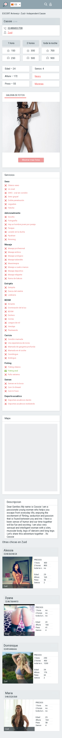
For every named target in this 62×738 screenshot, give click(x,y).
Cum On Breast (14, 387)
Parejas (11, 228)
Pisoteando (13, 330)
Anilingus (12, 358)
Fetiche (11, 208)
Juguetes (12, 204)
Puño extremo (14, 374)
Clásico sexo (13, 185)
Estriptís (11, 287)
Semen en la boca (15, 383)
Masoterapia (13, 263)
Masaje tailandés (15, 260)
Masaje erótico (14, 252)
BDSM (10, 311)
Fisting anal (13, 371)
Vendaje (11, 326)
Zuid (23, 13)
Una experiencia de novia (19, 343)
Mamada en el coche (17, 350)
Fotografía (12, 220)
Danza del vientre (15, 291)
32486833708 (15, 28)
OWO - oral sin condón (18, 193)
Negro (38, 76)
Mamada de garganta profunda (21, 347)
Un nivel (11, 189)
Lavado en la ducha (16, 232)
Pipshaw (11, 235)
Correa (11, 319)
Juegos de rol (14, 323)
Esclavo (11, 315)
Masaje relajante (15, 275)
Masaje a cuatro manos (18, 267)
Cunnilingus (13, 354)
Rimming (12, 239)
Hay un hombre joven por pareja (22, 224)
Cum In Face (13, 391)
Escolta (11, 217)
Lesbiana (12, 295)
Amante (11, 304)
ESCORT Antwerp (10, 13)
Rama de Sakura (15, 278)
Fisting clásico (14, 367)
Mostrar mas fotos (31, 160)
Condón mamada (15, 339)
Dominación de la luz (17, 308)
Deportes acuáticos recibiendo (21, 404)
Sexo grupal (13, 196)
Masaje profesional (16, 248)
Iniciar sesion (51, 3)
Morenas (39, 83)
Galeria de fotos (15, 95)
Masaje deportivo (15, 271)
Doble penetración (16, 200)
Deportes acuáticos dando (19, 400)
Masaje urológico (15, 256)
